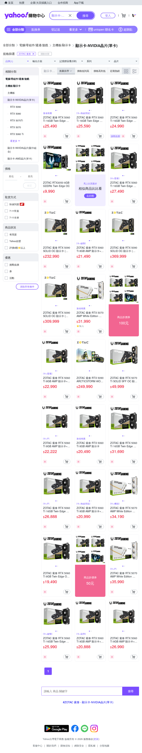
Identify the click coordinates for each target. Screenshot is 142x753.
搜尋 (130, 691)
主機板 (11, 92)
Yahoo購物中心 (24, 15)
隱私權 (91, 745)
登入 (108, 15)
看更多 (73, 29)
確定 (29, 185)
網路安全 (79, 745)
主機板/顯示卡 (13, 85)
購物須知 (65, 745)
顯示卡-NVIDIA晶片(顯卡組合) (22, 149)
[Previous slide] (44, 94)
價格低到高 (83, 71)
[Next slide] (69, 94)
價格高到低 (100, 71)
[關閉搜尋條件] (70, 15)
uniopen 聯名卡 (104, 29)
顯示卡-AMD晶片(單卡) (20, 158)
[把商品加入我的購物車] (66, 136)
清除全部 (44, 53)
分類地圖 (104, 745)
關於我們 (51, 745)
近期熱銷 (115, 71)
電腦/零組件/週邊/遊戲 (17, 78)
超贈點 (128, 29)
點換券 (35, 29)
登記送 (55, 29)
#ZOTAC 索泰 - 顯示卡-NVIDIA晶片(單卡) (88, 702)
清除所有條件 (27, 286)
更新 (96, 739)
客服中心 (37, 745)
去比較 (90, 195)
